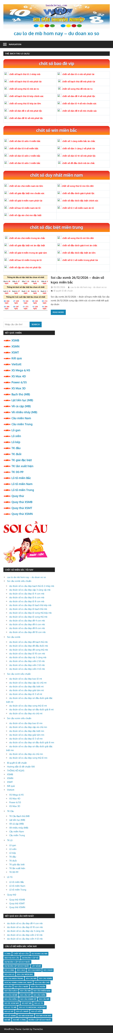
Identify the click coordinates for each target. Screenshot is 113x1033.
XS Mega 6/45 (20, 370)
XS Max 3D (18, 388)
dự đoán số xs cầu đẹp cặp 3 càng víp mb (29, 589)
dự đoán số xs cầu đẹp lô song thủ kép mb (30, 612)
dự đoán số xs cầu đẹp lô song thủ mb (28, 616)
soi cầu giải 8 (11, 991)
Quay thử (17, 496)
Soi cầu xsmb (13, 637)
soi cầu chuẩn (38, 987)
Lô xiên (16, 436)
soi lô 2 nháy (22, 1011)
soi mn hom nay (43, 1016)
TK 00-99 (17, 472)
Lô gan (15, 430)
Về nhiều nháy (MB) (24, 412)
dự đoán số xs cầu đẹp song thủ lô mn (28, 757)
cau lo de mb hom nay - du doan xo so (88, 287)
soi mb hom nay (25, 1016)
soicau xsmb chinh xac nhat (18, 982)
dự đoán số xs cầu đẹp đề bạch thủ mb (28, 642)
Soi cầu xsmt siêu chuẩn (19, 674)
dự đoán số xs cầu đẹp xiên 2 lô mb (27, 661)
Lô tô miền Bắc (21, 478)
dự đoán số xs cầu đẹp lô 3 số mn (26, 738)
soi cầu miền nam (41, 991)
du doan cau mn (39, 954)
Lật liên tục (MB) (22, 400)
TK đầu (16, 448)
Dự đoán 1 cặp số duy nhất (17, 962)
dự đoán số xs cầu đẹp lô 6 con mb (26, 597)
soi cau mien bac (25, 974)
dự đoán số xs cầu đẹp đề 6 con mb (27, 624)
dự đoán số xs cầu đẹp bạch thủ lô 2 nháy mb (31, 586)
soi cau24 (48, 970)
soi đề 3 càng (19, 1020)
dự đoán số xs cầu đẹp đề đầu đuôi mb (28, 645)
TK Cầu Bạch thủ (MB (19, 816)
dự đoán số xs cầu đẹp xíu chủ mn (26, 754)
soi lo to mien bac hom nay (32, 1007)
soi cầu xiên (39, 995)
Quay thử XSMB (21, 502)
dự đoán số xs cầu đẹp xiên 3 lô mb (27, 665)
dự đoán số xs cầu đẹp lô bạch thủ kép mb (30, 605)
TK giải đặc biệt (21, 460)
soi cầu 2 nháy (21, 987)
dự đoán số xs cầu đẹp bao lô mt (25, 678)
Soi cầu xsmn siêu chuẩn (19, 718)
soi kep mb (27, 1003)
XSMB (15, 340)
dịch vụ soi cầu (11, 958)
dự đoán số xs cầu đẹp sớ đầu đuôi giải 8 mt (31, 709)
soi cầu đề (44, 999)
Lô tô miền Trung (22, 490)
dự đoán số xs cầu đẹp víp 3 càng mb (27, 657)
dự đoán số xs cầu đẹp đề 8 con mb (27, 628)
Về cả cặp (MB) (21, 406)
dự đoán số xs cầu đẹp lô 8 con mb (26, 601)
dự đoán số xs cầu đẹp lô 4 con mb (26, 593)
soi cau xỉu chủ (42, 982)
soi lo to (38, 1003)
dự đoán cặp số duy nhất (16, 966)
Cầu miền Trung (22, 424)
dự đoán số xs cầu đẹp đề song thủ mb (28, 649)
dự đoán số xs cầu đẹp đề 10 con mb (27, 632)
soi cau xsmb (45, 978)
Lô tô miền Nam (22, 484)
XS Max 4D (18, 376)
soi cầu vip (25, 995)
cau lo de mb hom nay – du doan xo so (56, 33)
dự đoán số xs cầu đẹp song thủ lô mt (28, 705)
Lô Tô (10, 877)
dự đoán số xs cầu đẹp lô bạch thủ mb (28, 609)
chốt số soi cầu (21, 954)
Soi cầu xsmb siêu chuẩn (19, 581)
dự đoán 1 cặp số (30, 958)
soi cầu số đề (11, 995)
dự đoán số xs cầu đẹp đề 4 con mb (27, 620)
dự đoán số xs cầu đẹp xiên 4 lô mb (27, 669)
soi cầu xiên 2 (11, 999)
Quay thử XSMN (22, 513)
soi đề (7, 1020)
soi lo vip (9, 1011)
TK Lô (10, 840)
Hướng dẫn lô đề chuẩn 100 (21, 766)
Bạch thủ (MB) (20, 394)
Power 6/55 (19, 382)
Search (36, 324)
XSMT (15, 352)
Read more (58, 312)
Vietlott (16, 364)
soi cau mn (31, 978)
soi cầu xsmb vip (28, 999)
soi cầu (8, 987)
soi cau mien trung (13, 978)
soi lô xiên (36, 1011)
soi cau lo (9, 974)
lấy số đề (36, 966)
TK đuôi (16, 454)
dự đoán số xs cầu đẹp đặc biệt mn (26, 731)
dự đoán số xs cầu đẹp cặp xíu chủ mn (28, 727)
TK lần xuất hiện (22, 466)
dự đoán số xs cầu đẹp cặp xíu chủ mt (27, 682)
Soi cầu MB (25, 991)
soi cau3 (21, 970)
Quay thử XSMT (21, 508)
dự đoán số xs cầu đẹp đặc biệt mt (26, 686)
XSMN (15, 346)
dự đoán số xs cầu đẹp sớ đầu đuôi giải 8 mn (31, 742)
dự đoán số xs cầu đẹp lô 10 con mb (27, 653)
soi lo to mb (10, 1007)
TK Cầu (10, 811)
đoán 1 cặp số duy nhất (40, 1020)
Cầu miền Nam (21, 418)
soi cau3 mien (34, 970)
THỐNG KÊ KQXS (15, 770)
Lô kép (15, 442)
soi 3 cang (9, 970)
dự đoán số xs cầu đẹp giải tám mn (26, 734)
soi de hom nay (11, 1003)
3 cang (7, 954)
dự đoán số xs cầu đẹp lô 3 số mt (25, 694)
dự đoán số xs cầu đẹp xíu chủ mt (25, 713)
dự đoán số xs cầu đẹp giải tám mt (26, 690)
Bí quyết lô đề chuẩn (63, 290)
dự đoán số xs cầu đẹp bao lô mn (26, 723)
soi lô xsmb (10, 1016)
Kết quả (16, 358)
